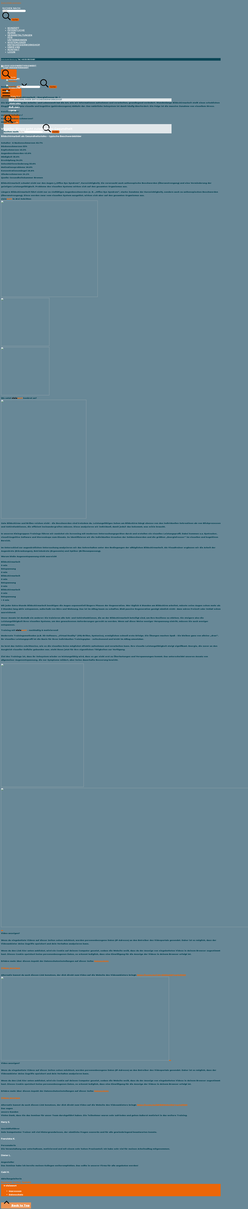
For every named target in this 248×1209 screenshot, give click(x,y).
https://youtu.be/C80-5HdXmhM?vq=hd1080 (161, 975)
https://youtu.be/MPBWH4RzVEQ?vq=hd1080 (162, 1105)
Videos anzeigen (10, 968)
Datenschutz (101, 961)
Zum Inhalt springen (11, 3)
